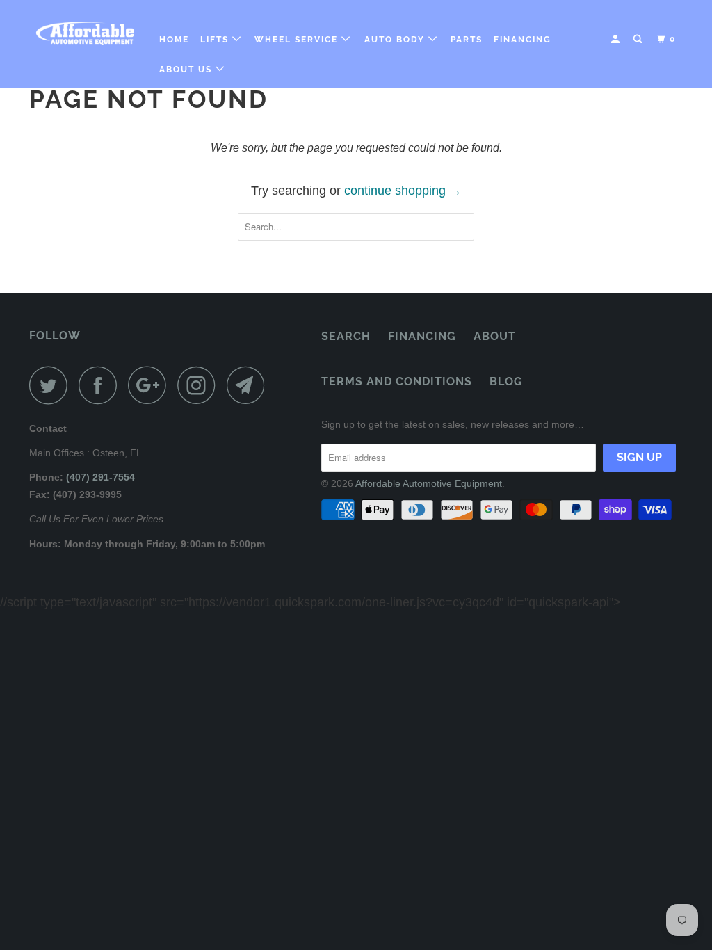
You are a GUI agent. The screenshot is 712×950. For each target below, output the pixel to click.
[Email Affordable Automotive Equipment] (250, 385)
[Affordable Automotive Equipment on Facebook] (101, 385)
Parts (467, 40)
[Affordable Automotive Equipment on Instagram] (200, 385)
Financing (522, 40)
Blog (506, 381)
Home (174, 40)
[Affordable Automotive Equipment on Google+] (151, 385)
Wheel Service (297, 40)
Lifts (216, 40)
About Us (187, 69)
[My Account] (616, 39)
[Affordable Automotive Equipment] (84, 33)
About (495, 336)
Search (346, 336)
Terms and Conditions (396, 381)
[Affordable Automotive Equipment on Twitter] (52, 385)
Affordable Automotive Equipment (428, 483)
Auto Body (396, 40)
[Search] (639, 39)
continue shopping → (403, 191)
